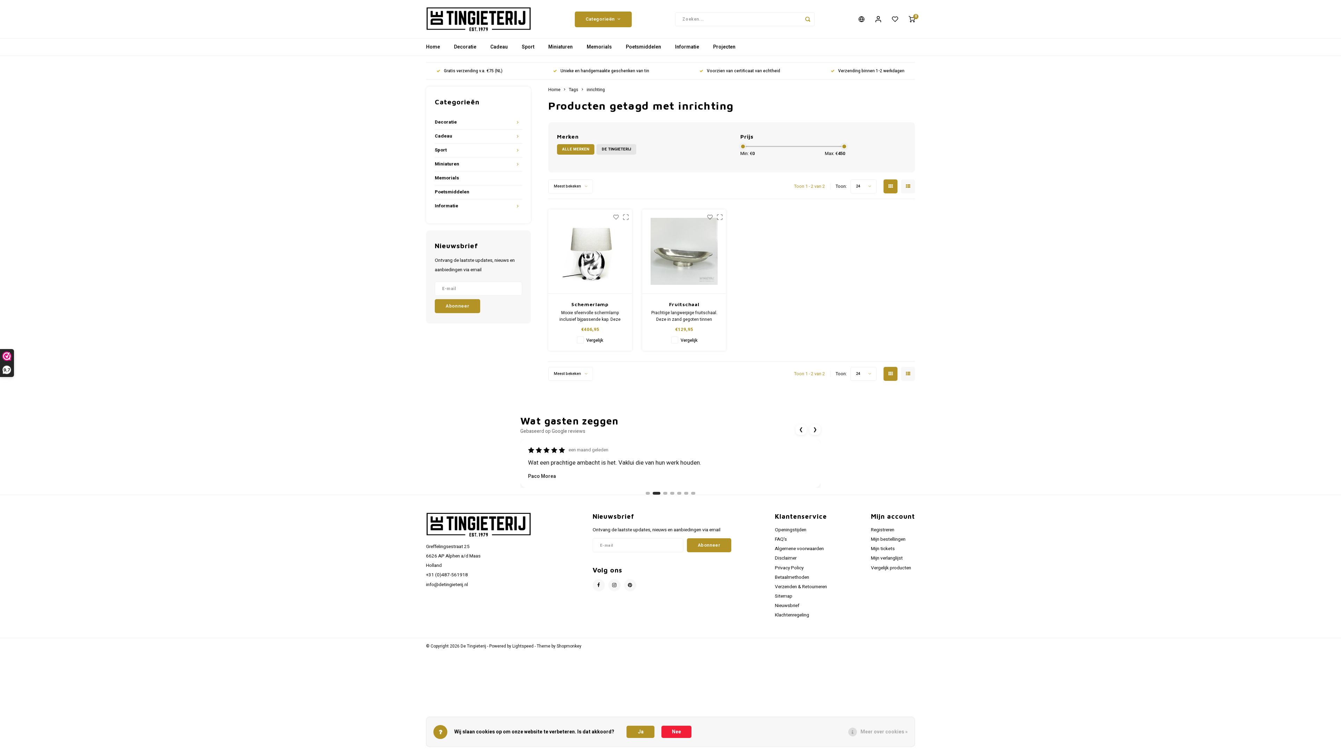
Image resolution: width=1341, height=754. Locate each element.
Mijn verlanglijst (887, 558)
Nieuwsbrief (787, 605)
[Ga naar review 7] (693, 493)
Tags (573, 90)
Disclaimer (786, 558)
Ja (641, 731)
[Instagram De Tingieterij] (614, 585)
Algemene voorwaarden (799, 548)
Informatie (687, 47)
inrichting (596, 90)
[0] (912, 19)
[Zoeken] (808, 19)
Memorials (599, 47)
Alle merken (575, 149)
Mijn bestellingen (888, 539)
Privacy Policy (789, 567)
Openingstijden (790, 529)
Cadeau (499, 47)
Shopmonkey (569, 646)
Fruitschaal (684, 304)
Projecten (724, 47)
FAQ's (781, 539)
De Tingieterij (616, 149)
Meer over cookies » (884, 731)
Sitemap (783, 596)
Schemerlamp (590, 304)
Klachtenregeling (792, 615)
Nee (676, 731)
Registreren (882, 529)
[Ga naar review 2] (655, 493)
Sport (528, 47)
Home (433, 47)
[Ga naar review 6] (686, 493)
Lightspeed (523, 646)
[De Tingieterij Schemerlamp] (590, 251)
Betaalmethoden (792, 577)
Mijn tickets (883, 548)
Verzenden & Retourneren (801, 586)
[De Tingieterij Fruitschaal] (684, 251)
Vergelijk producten (891, 567)
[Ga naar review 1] (648, 493)
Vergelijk (594, 340)
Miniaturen (560, 47)
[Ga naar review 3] (663, 493)
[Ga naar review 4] (672, 493)
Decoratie (465, 47)
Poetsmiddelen (643, 47)
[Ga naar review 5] (679, 493)
